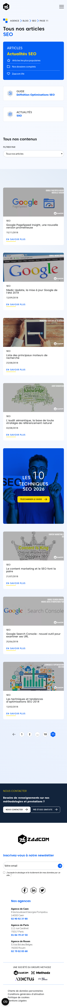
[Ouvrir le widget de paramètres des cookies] (5, 1001)
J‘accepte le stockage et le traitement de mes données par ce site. (33, 873)
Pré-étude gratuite (42, 809)
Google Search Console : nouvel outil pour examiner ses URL (33, 635)
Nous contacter (14, 809)
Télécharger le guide (31, 499)
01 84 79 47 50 (19, 935)
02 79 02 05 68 (19, 951)
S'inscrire (60, 866)
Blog (26, 21)
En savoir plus (15, 239)
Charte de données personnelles (25, 991)
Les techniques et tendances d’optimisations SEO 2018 (24, 700)
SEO (34, 21)
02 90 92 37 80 (19, 919)
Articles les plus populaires (26, 60)
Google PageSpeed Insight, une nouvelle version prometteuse (32, 226)
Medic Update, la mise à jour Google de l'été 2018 (31, 291)
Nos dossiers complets (24, 66)
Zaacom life (18, 73)
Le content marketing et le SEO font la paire (31, 570)
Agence (14, 21)
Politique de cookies (18, 997)
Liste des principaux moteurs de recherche (26, 356)
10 (45, 734)
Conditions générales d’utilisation (26, 994)
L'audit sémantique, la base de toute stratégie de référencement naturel (30, 421)
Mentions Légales (17, 1000)
